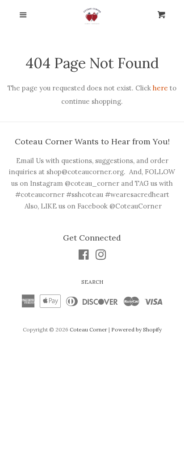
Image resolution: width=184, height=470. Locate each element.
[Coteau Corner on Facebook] (83, 256)
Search (92, 281)
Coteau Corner (88, 329)
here (160, 88)
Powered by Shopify (136, 329)
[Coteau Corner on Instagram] (101, 256)
